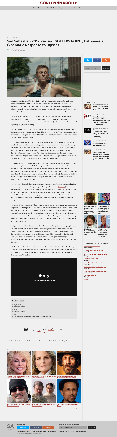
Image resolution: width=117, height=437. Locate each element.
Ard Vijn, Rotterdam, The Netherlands (95, 254)
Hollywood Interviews (65, 8)
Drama (76, 341)
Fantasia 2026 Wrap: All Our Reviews (100, 144)
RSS (49, 427)
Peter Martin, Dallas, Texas (92, 246)
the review (61, 187)
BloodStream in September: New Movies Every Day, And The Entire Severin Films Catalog (101, 120)
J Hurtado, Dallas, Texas (91, 258)
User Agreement (62, 431)
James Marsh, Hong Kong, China (93, 263)
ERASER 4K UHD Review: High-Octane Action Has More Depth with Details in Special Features (101, 156)
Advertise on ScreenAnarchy (78, 431)
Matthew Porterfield (15, 341)
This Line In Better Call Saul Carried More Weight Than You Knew (103, 232)
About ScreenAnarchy (23, 431)
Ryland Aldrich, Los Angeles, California (95, 271)
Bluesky (24, 427)
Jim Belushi (42, 341)
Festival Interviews (39, 8)
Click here (51, 330)
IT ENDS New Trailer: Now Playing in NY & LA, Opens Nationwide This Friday (101, 134)
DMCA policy (41, 332)
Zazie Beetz (53, 341)
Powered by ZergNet (76, 408)
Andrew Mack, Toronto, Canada (93, 250)
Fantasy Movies (79, 8)
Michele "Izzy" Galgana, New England (95, 267)
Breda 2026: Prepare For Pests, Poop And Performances (100, 108)
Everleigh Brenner (65, 341)
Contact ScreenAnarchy (39, 431)
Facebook (36, 427)
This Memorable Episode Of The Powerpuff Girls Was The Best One (103, 209)
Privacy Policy (52, 431)
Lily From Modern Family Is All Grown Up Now (90, 231)
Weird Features (51, 8)
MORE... (86, 279)
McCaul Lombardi (30, 341)
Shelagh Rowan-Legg (90, 275)
